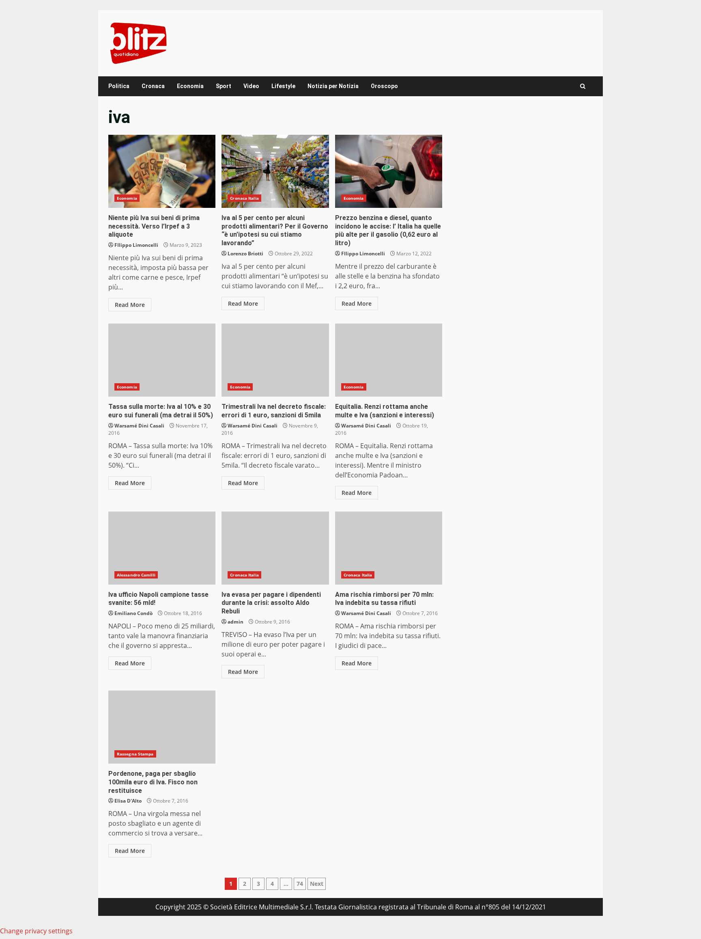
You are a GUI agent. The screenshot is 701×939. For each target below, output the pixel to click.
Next (316, 883)
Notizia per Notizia (333, 86)
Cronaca (153, 86)
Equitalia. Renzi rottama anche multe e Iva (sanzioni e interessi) (388, 360)
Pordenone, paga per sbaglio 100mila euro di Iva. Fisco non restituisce (161, 727)
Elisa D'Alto (128, 800)
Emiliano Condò (133, 613)
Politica (118, 86)
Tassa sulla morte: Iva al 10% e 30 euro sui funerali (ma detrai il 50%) (161, 360)
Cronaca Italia (244, 198)
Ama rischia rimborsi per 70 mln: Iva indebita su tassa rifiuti (388, 548)
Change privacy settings (36, 930)
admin (235, 621)
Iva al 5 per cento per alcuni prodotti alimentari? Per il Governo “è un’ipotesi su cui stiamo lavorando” (275, 171)
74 (300, 883)
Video (251, 86)
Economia (190, 86)
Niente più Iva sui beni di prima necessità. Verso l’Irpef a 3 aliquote (161, 171)
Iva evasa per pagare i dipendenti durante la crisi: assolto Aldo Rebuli (275, 548)
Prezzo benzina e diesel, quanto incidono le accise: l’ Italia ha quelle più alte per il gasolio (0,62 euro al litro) (388, 171)
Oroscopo (384, 86)
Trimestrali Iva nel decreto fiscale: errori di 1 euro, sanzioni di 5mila (275, 360)
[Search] (582, 86)
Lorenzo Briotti (245, 253)
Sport (223, 86)
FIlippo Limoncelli (136, 245)
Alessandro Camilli (136, 575)
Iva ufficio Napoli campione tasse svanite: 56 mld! (161, 548)
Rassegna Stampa (135, 754)
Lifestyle (283, 86)
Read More (130, 305)
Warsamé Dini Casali (139, 425)
